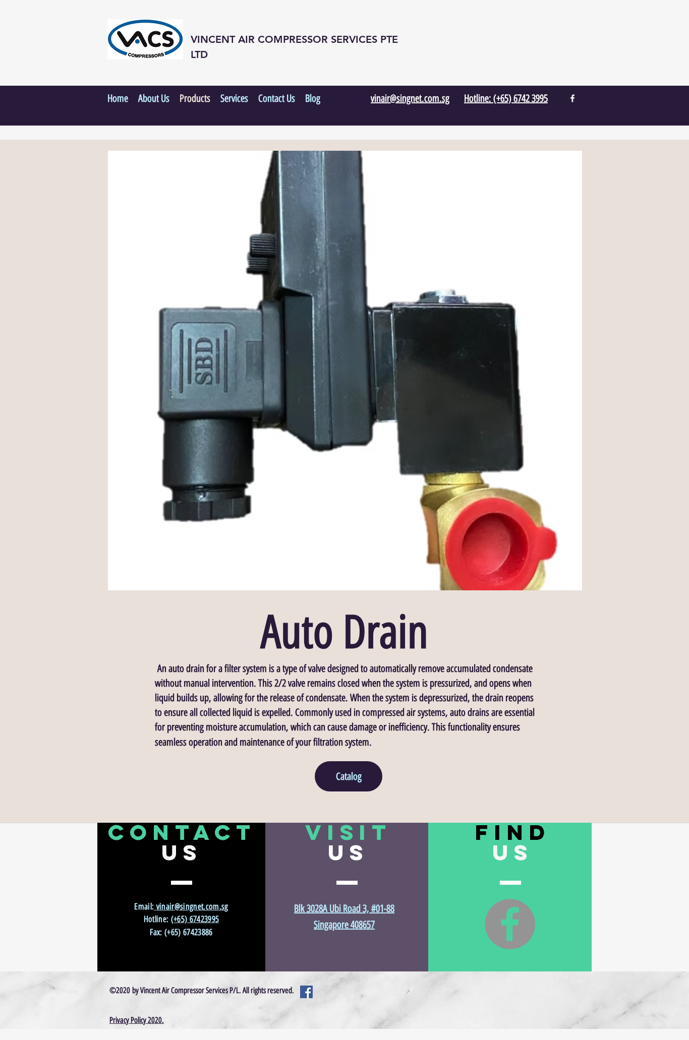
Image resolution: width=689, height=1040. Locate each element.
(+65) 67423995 (195, 919)
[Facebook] (510, 924)
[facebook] (572, 98)
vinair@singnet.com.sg (191, 906)
